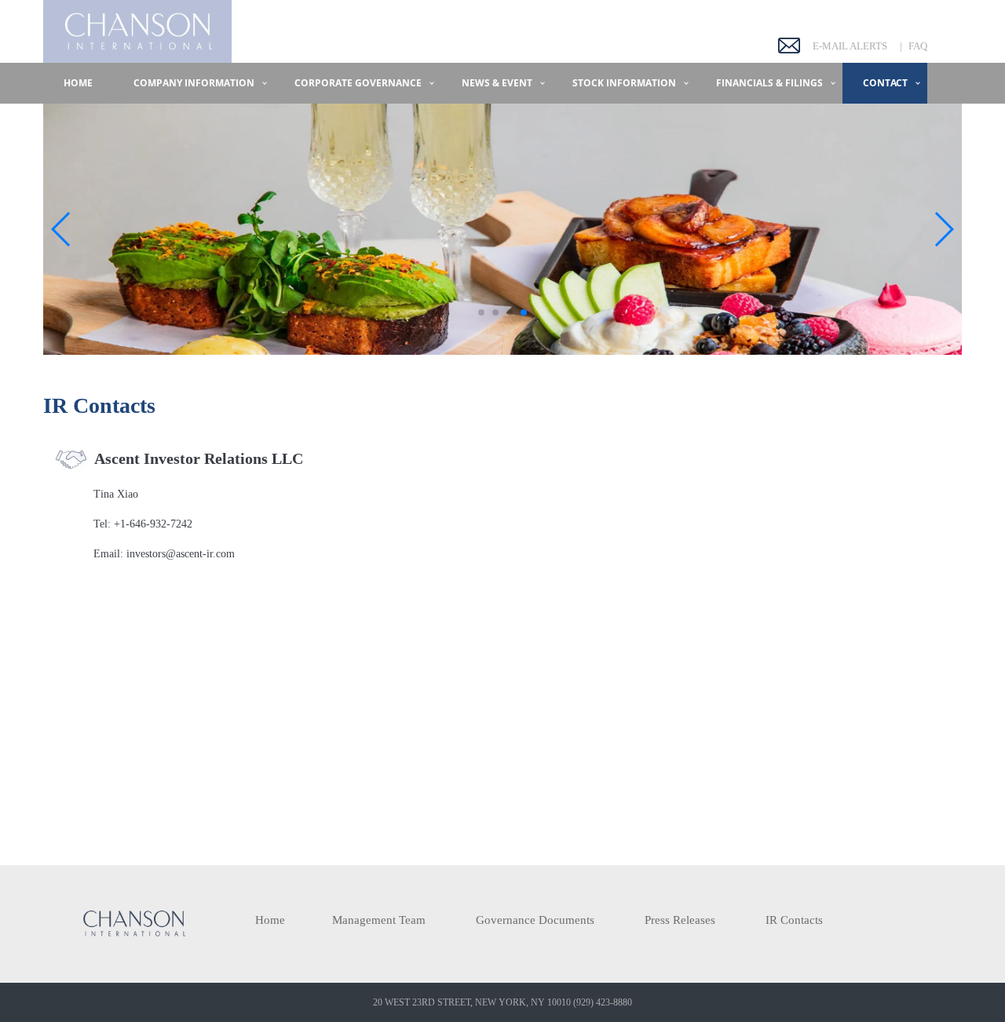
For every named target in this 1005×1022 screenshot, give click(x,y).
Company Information (193, 82)
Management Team (379, 920)
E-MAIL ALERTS (850, 46)
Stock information (624, 82)
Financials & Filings (769, 82)
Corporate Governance (358, 82)
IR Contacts (794, 920)
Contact (885, 82)
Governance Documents (535, 920)
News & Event (497, 82)
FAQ (917, 46)
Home (78, 82)
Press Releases (680, 920)
